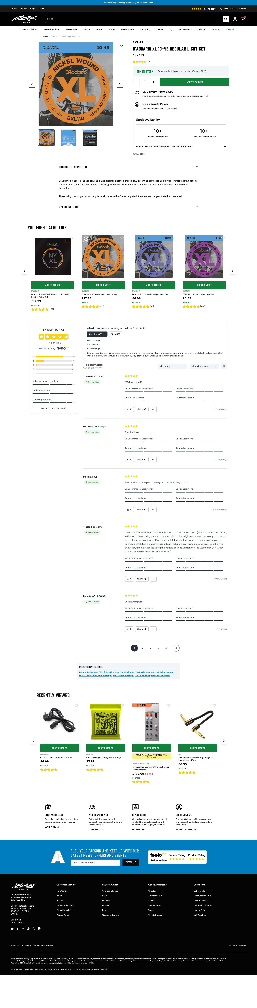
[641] (106, 770)
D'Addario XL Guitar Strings (159, 672)
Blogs (32, 9)
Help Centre (61, 891)
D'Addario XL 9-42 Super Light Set (198, 294)
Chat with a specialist (239, 945)
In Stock (35, 305)
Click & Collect (200, 901)
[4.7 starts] (48, 769)
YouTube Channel (110, 891)
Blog (104, 910)
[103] (101, 306)
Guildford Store (155, 896)
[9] (151, 782)
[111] (198, 772)
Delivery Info (199, 891)
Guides (14, 9)
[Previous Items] (24, 271)
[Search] (226, 19)
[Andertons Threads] (33, 928)
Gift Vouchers (200, 915)
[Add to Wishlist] (71, 238)
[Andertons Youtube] (12, 928)
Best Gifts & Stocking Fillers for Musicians (114, 672)
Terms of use (15, 945)
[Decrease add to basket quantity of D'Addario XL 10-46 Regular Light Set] (136, 82)
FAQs (104, 896)
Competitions (154, 905)
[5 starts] (187, 772)
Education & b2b (64, 910)
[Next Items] (232, 271)
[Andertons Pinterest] (39, 928)
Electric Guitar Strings (123, 676)
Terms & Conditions (203, 905)
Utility (90, 672)
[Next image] (120, 84)
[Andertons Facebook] (17, 928)
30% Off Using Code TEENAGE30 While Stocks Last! (151, 756)
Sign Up (131, 862)
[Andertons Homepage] (25, 19)
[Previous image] (32, 84)
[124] (51, 309)
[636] (60, 770)
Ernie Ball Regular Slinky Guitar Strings (103, 758)
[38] (152, 306)
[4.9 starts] (39, 309)
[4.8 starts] (140, 306)
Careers (151, 901)
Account (60, 901)
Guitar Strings (105, 676)
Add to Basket (194, 82)
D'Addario (140, 672)
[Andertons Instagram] (23, 928)
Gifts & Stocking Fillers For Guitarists (152, 676)
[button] (142, 62)
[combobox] (137, 19)
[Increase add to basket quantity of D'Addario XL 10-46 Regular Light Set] (153, 82)
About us (152, 891)
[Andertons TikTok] (28, 928)
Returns (59, 896)
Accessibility (26, 945)
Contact (242, 9)
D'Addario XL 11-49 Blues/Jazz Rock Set (150, 294)
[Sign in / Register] (235, 19)
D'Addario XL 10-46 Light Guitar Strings (100, 294)
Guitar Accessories (88, 676)
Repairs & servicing (65, 905)
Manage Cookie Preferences (43, 945)
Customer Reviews (110, 915)
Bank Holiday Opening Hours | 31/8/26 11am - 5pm (128, 2)
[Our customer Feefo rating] (177, 857)
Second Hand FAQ (202, 896)
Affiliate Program (155, 915)
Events (151, 910)
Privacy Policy (62, 915)
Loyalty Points (200, 910)
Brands (24, 9)
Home (45, 37)
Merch (41, 9)
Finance (105, 901)
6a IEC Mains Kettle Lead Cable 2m (56, 758)
